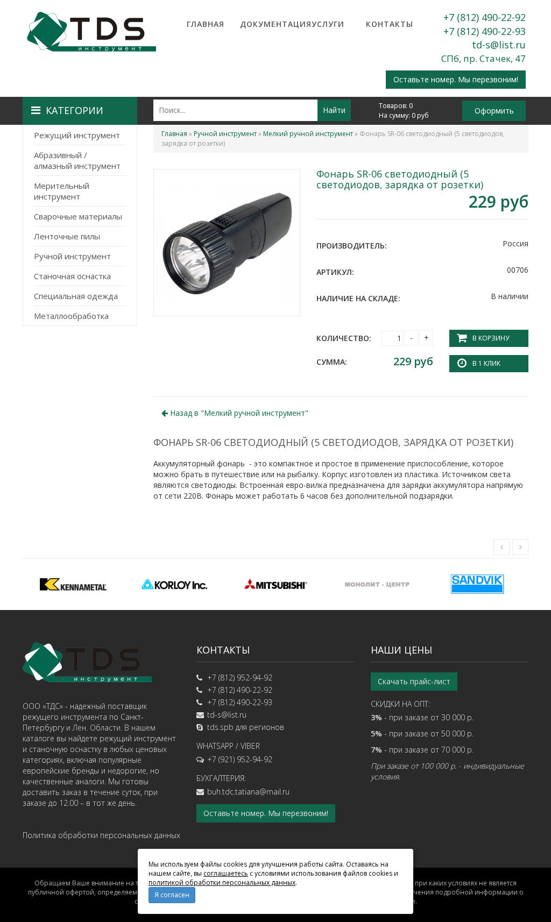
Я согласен (171, 894)
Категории (74, 110)
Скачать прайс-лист (414, 681)
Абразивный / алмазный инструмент (77, 160)
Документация (267, 24)
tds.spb (220, 727)
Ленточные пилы (67, 236)
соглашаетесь (225, 873)
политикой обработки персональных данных (222, 882)
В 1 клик (486, 363)
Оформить (494, 110)
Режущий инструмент (77, 135)
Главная (205, 24)
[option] (73, 584)
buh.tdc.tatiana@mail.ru (248, 791)
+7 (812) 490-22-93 (484, 31)
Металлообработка (71, 315)
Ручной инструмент (72, 256)
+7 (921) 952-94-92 (239, 759)
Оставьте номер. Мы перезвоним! (455, 79)
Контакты (389, 24)
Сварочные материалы (78, 216)
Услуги (328, 24)
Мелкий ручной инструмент (308, 133)
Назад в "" (238, 413)
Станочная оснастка (72, 276)
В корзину (490, 338)
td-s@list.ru (499, 44)
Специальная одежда (76, 295)
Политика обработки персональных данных (101, 835)
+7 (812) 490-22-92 (484, 17)
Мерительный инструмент (61, 191)
